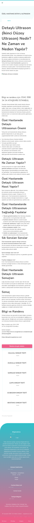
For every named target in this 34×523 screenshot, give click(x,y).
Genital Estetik (17, 491)
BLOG (17, 355)
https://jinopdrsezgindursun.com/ (12, 337)
